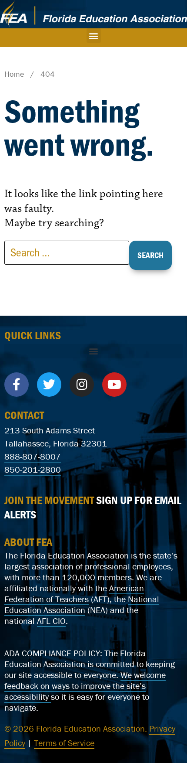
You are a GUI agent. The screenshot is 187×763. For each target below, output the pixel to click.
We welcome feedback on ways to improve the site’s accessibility (85, 685)
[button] (94, 35)
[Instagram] (82, 384)
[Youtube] (114, 384)
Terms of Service (64, 742)
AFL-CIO (51, 620)
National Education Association (81, 604)
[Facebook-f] (16, 384)
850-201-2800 (32, 469)
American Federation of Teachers (74, 593)
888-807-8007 (32, 456)
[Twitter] (49, 384)
